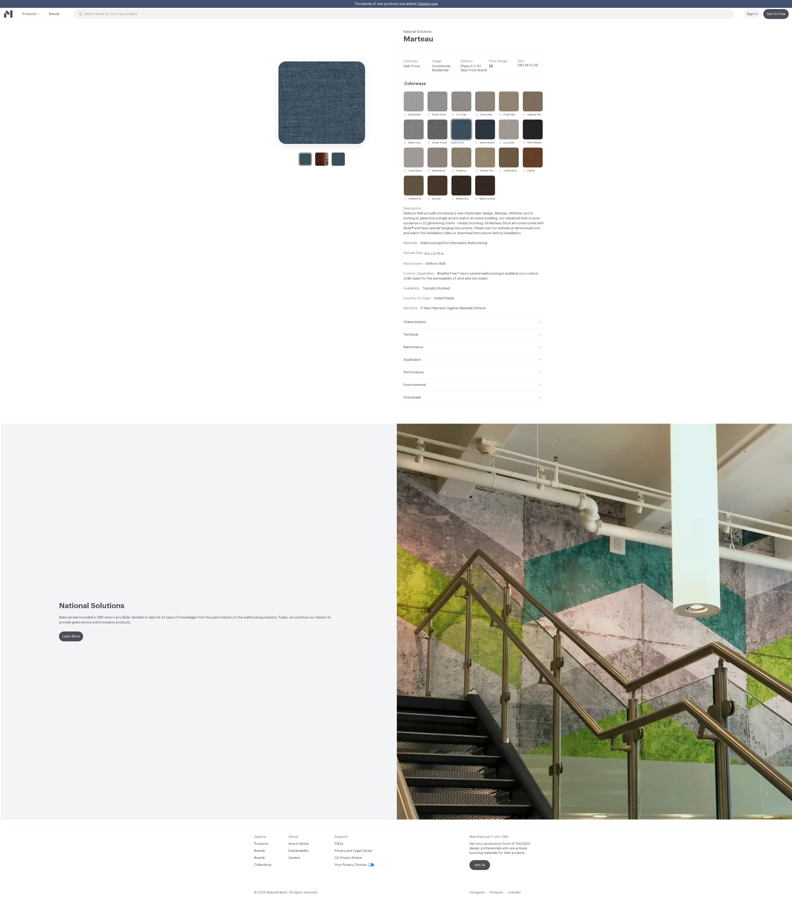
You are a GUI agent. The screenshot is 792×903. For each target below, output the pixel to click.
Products (29, 14)
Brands (54, 14)
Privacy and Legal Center (353, 850)
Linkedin (514, 892)
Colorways (415, 84)
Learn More (71, 636)
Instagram (477, 892)
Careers (294, 857)
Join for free (776, 14)
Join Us (479, 865)
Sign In (752, 14)
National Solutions (417, 31)
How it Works (298, 843)
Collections (262, 865)
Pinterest (496, 892)
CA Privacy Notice (348, 857)
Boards (259, 857)
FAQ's (339, 843)
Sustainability (298, 850)
